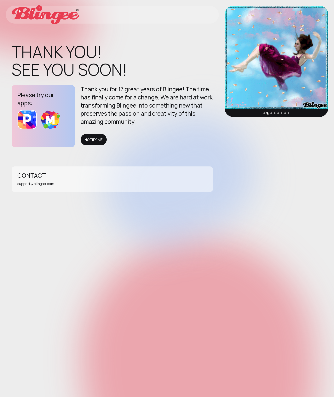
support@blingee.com (35, 183)
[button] (264, 113)
